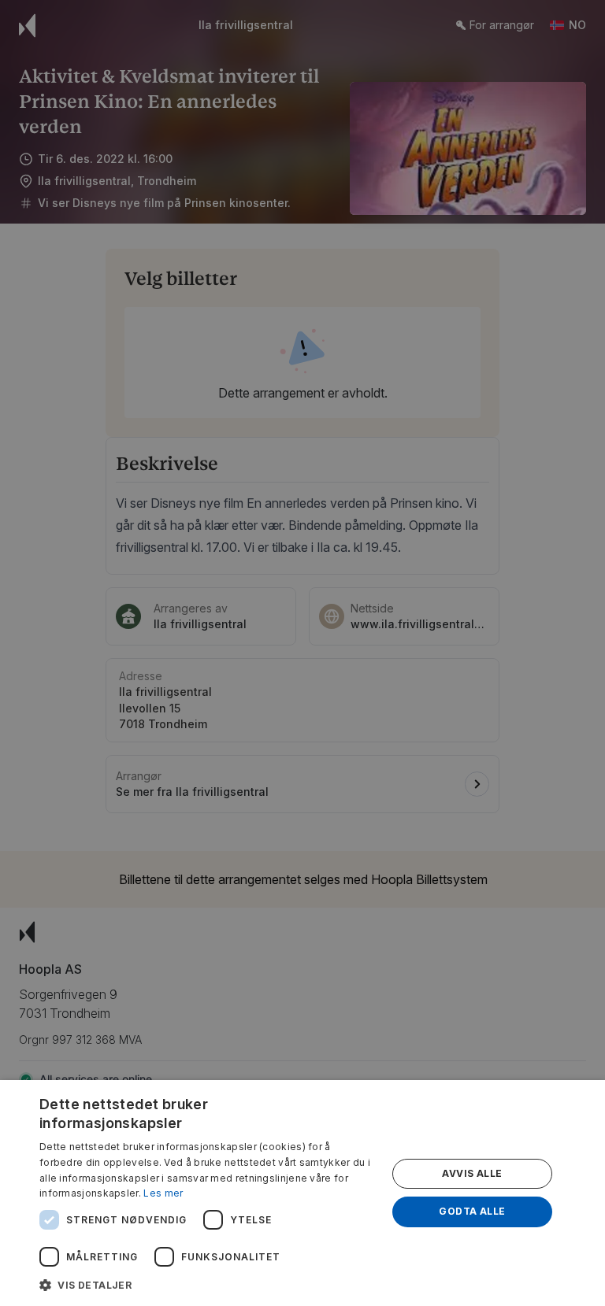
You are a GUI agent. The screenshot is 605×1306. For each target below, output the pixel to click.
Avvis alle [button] (472, 1173)
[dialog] (302, 1193)
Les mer (163, 1193)
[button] (208, 1284)
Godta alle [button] (472, 1211)
